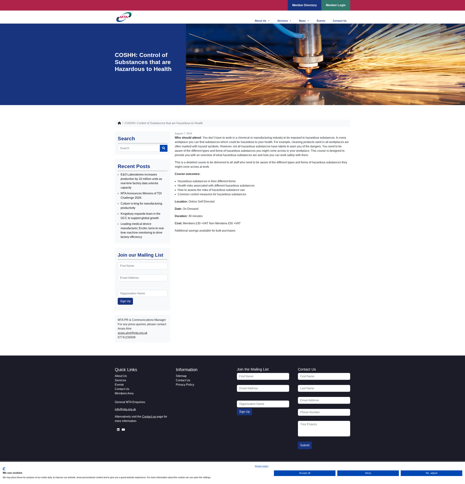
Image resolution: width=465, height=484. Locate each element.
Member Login (336, 5)
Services (282, 20)
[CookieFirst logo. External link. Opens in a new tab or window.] (4, 469)
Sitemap (181, 375)
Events (321, 20)
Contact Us (340, 20)
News (302, 20)
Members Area (124, 393)
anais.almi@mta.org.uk (132, 332)
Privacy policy (261, 466)
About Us (260, 20)
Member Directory (304, 5)
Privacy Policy (185, 384)
